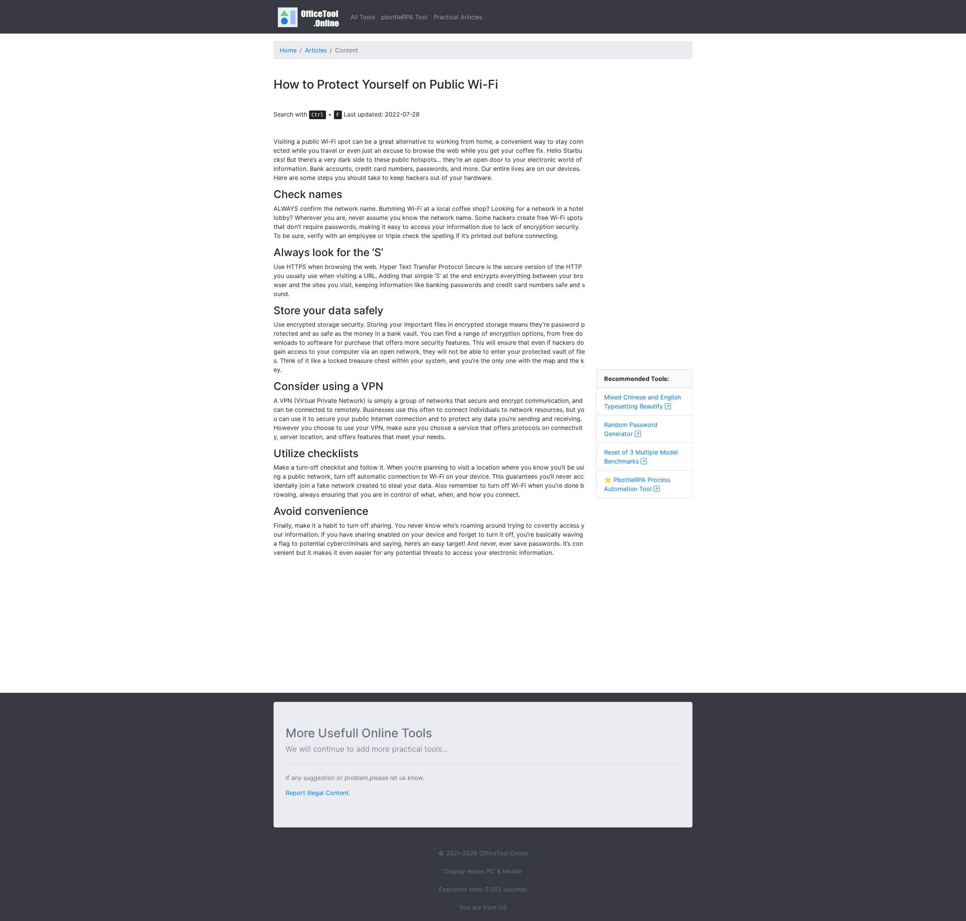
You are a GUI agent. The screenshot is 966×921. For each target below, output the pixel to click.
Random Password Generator (630, 429)
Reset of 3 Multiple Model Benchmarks (641, 456)
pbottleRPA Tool (404, 17)
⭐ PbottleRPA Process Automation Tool (637, 484)
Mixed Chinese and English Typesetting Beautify (642, 401)
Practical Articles (458, 17)
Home (288, 50)
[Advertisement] (644, 250)
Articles (316, 50)
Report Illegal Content (317, 793)
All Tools (363, 17)
